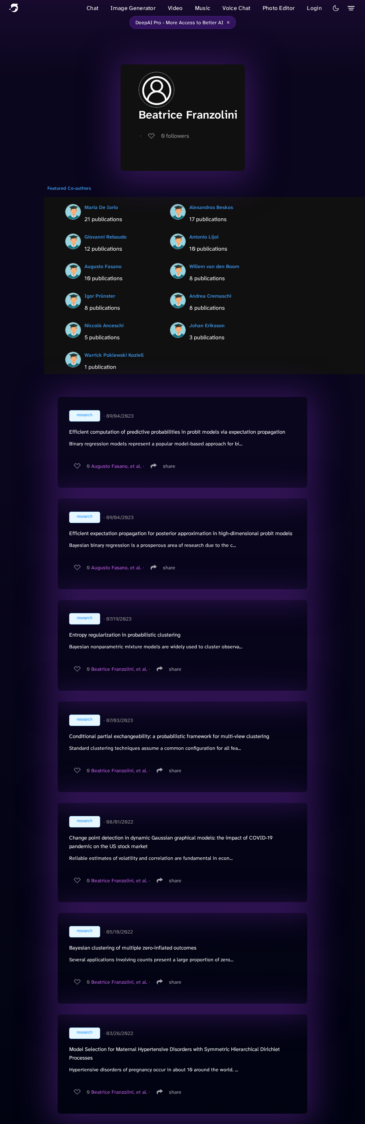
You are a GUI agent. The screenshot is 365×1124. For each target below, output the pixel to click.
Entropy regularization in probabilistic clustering (124, 634)
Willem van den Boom (214, 266)
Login (314, 8)
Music (203, 8)
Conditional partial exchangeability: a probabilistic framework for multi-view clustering (169, 736)
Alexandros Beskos (211, 207)
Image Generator (133, 8)
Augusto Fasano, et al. (116, 466)
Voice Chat (236, 8)
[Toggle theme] (335, 8)
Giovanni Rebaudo (105, 237)
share (169, 466)
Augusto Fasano (103, 266)
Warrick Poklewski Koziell (114, 355)
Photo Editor (279, 8)
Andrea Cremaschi (210, 296)
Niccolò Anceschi (104, 325)
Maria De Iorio (101, 207)
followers (175, 136)
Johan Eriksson (207, 325)
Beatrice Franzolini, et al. (119, 669)
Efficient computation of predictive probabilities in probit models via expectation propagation (177, 431)
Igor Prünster (99, 296)
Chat (92, 8)
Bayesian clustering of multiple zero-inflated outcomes (132, 947)
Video (175, 8)
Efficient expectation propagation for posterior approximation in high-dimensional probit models (180, 533)
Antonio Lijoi (204, 237)
